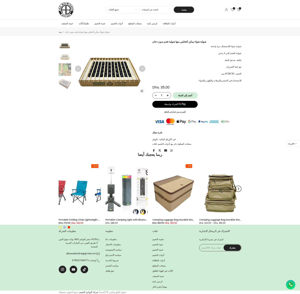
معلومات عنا (111, 239)
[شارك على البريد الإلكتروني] (165, 150)
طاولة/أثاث (84, 23)
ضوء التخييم (157, 244)
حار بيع (174, 143)
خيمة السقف (67, 23)
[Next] (142, 69)
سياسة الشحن (112, 265)
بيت (60, 32)
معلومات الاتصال (113, 244)
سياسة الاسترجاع (113, 255)
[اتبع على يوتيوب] (73, 269)
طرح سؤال (157, 132)
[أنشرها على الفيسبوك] (153, 150)
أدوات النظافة (169, 23)
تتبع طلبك (109, 270)
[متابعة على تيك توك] (84, 269)
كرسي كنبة (152, 23)
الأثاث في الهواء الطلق (162, 270)
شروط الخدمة (112, 260)
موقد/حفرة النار (159, 286)
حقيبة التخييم (158, 239)
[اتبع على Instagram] (62, 269)
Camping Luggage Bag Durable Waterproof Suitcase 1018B (185, 219)
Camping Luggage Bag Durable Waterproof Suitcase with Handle (236, 219)
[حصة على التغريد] (159, 150)
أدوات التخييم (117, 23)
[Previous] (78, 69)
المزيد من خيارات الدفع (175, 111)
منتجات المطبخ (135, 23)
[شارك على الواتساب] (171, 150)
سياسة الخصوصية (113, 249)
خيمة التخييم (99, 23)
